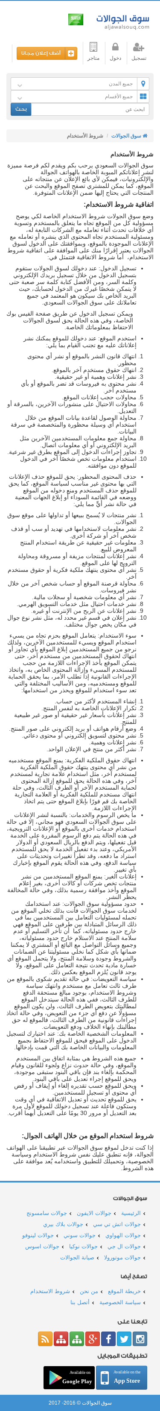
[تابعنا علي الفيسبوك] (108, 1339)
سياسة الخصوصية (120, 1302)
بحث (21, 109)
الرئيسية (131, 1213)
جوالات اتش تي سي (117, 1224)
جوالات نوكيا (83, 1246)
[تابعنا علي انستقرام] (140, 1339)
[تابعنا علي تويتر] (124, 1339)
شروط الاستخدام (50, 1291)
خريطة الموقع (124, 1291)
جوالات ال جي (124, 1246)
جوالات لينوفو (38, 1235)
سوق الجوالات (121, 20)
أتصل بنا (80, 1302)
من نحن (89, 1291)
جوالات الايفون (94, 1213)
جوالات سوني (80, 1235)
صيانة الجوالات (77, 1257)
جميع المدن (121, 84)
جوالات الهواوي (123, 1235)
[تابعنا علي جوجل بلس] (92, 1339)
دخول (115, 58)
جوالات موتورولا (122, 1257)
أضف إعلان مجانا (41, 53)
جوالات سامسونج (46, 1213)
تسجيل (138, 58)
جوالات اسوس (42, 1246)
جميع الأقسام (119, 97)
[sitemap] (77, 1339)
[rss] (45, 1339)
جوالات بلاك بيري (63, 1224)
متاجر (93, 58)
